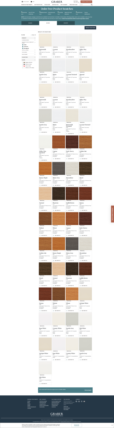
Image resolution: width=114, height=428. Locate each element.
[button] (112, 214)
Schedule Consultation (86, 1)
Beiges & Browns (28, 62)
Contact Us (54, 406)
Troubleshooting (55, 405)
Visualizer (47, 4)
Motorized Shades (43, 402)
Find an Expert (88, 390)
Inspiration (55, 4)
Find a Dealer (66, 409)
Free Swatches (73, 4)
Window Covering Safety (44, 405)
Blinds (28, 402)
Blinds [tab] (48, 23)
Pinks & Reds (28, 65)
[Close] (112, 425)
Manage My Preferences (76, 425)
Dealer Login (66, 406)
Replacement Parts (55, 403)
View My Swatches (90, 27)
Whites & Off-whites (29, 67)
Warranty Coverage (43, 401)
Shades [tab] (30, 23)
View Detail (42, 47)
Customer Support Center (56, 401)
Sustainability (42, 406)
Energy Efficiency (43, 403)
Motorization (38, 4)
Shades (28, 401)
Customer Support (56, 399)
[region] (57, 425)
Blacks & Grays (28, 64)
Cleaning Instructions (55, 402)
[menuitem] (25, 1)
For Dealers (67, 399)
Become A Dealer (67, 407)
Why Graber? (64, 4)
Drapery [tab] (66, 23)
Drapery (28, 405)
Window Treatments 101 (31, 406)
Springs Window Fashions (65, 421)
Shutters (28, 403)
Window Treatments (26, 4)
